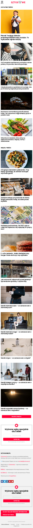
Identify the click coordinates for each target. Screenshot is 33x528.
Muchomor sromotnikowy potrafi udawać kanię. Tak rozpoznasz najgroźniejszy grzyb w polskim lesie (16, 113)
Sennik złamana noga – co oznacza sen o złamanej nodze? (16, 333)
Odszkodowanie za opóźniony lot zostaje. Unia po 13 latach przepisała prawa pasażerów (16, 88)
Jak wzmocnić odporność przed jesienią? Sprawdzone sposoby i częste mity (16, 280)
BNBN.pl (3, 469)
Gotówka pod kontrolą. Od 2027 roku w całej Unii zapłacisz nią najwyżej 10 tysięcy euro (16, 227)
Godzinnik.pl (12, 464)
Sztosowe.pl (4, 456)
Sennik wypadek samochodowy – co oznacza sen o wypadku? (14, 409)
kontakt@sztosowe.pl (24, 461)
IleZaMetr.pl (4, 472)
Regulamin (16, 526)
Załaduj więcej (16, 416)
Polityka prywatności (26, 524)
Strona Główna (5, 524)
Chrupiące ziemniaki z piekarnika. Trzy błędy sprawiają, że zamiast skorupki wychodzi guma (15, 171)
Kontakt (13, 524)
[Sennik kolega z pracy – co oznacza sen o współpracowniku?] (16, 372)
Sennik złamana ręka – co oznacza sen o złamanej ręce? (16, 307)
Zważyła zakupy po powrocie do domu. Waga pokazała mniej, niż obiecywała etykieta (15, 199)
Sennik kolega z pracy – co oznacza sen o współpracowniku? (16, 383)
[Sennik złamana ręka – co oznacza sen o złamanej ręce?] (16, 295)
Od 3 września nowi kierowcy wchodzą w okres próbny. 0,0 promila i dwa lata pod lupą (16, 63)
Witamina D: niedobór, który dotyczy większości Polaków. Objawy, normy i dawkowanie (13, 139)
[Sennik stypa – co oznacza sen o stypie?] (16, 347)
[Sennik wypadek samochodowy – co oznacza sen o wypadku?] (16, 398)
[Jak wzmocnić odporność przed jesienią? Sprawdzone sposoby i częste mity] (16, 269)
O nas (17, 524)
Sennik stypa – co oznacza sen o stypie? (16, 358)
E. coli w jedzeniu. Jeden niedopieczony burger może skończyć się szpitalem (15, 254)
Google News (12, 476)
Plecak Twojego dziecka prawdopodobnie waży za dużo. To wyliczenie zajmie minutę (15, 37)
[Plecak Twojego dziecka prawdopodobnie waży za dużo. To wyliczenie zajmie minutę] (16, 21)
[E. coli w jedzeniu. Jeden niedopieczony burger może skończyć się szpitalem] (16, 243)
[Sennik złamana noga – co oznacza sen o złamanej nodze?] (16, 321)
